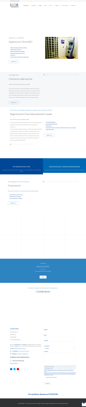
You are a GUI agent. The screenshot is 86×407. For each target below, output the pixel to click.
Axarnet (50, 370)
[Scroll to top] (84, 402)
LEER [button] (43, 277)
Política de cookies (52, 403)
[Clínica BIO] (14, 6)
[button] (64, 5)
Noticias (40, 5)
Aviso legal (38, 403)
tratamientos (26, 5)
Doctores (34, 5)
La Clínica (50, 5)
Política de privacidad (44, 403)
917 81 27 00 (13, 337)
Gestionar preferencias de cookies (62, 403)
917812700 (53, 394)
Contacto (57, 5)
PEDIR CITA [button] (14, 61)
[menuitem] (26, 5)
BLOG (46, 5)
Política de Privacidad (53, 377)
